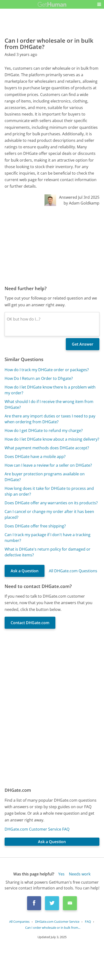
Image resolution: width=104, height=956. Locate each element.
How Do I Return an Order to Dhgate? (39, 378)
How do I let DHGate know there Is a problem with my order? (50, 390)
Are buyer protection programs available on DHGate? (45, 476)
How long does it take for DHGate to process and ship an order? (49, 491)
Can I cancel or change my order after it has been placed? (49, 514)
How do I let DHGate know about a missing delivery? (52, 439)
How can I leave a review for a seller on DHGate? (48, 465)
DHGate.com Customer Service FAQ (37, 829)
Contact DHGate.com (30, 622)
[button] (99, 4)
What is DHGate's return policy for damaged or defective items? (47, 552)
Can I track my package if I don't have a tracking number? (47, 537)
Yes (61, 874)
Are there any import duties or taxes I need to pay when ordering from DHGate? (50, 418)
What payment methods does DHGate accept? (47, 448)
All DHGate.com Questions (73, 571)
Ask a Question (24, 571)
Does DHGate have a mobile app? (35, 456)
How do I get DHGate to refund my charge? (44, 430)
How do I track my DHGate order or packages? (47, 369)
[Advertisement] (52, 245)
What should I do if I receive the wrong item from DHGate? (49, 404)
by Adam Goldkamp (81, 203)
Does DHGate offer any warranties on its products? (51, 502)
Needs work (79, 874)
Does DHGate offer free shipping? (35, 526)
